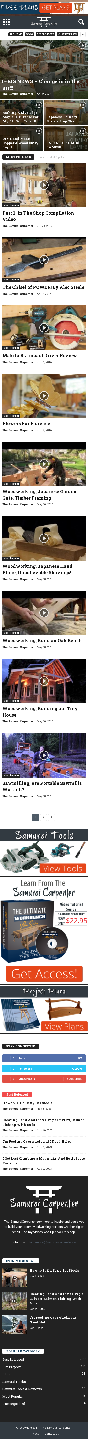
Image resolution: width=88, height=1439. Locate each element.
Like (79, 1058)
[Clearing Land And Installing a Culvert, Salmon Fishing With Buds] (14, 1301)
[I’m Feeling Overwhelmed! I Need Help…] (14, 1324)
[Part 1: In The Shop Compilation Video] (44, 185)
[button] (80, 22)
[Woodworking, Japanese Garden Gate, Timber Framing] (44, 464)
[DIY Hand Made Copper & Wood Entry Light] (22, 142)
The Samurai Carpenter (17, 93)
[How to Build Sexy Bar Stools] (14, 1277)
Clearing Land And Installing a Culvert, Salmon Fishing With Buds (56, 1298)
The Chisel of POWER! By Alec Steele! (43, 287)
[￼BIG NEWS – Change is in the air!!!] (44, 69)
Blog (29, 34)
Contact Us (52, 1433)
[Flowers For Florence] (44, 396)
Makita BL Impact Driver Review (39, 355)
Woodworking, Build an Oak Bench (42, 640)
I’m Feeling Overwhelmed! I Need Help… (37, 1141)
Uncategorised (13, 1403)
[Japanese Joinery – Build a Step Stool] (66, 116)
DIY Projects (45, 34)
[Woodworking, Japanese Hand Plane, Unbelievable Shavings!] (44, 538)
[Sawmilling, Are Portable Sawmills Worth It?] (44, 755)
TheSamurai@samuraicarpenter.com (52, 1242)
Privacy (34, 1433)
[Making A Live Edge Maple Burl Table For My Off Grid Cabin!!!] (22, 116)
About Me (16, 34)
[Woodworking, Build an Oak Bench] (44, 613)
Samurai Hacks (14, 1381)
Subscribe (74, 1079)
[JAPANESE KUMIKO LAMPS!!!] (66, 142)
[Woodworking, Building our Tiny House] (44, 681)
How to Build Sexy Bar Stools (27, 1103)
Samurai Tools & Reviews (22, 1389)
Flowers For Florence (26, 423)
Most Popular (11, 205)
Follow (76, 1068)
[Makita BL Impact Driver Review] (44, 327)
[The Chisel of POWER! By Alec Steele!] (44, 259)
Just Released (67, 34)
